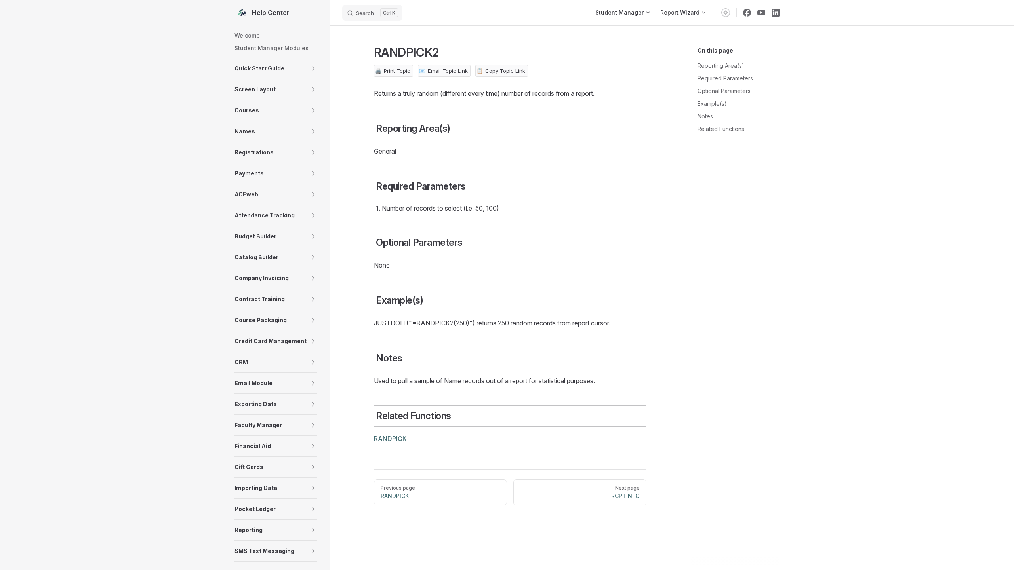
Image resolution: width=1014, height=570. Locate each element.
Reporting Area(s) (721, 65)
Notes (705, 116)
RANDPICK (390, 439)
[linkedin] (775, 13)
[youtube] (761, 13)
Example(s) (712, 103)
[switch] (725, 12)
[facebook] (747, 13)
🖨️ (392, 71)
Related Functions (721, 128)
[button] (275, 68)
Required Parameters (725, 78)
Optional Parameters (724, 90)
